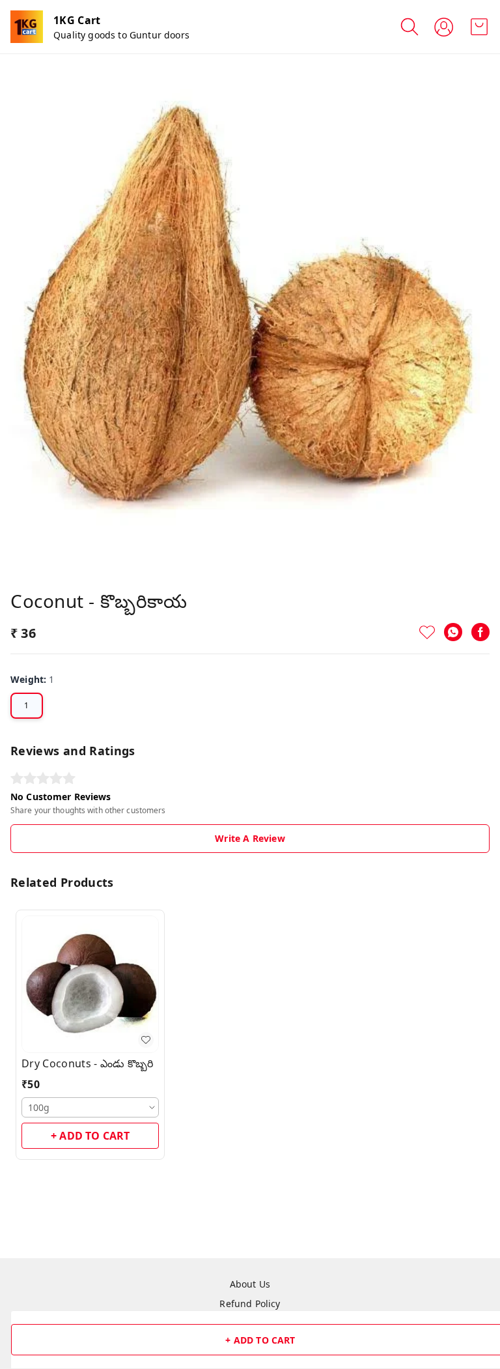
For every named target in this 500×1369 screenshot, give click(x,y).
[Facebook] (480, 632)
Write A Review (250, 838)
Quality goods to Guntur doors (121, 35)
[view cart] (479, 26)
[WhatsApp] (453, 632)
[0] (479, 26)
